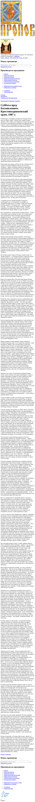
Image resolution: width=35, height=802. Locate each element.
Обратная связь (8, 92)
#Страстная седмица (10, 83)
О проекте (7, 90)
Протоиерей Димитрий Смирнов (10, 101)
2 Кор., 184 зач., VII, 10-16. (8, 58)
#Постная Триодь (9, 75)
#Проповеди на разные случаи (13, 86)
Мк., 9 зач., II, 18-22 (22, 58)
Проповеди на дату (6, 67)
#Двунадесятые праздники (11, 81)
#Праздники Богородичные (12, 78)
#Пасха (6, 74)
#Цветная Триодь (9, 77)
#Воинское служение (10, 87)
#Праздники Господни (10, 80)
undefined (17, 56)
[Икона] (6, 53)
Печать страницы (6, 754)
